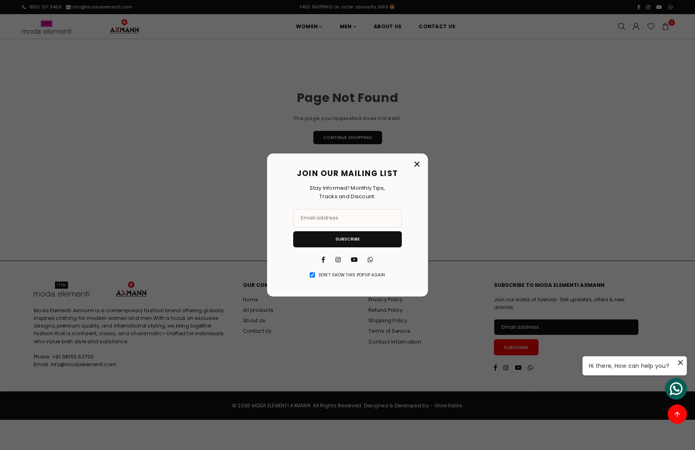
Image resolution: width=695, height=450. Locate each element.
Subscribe (347, 239)
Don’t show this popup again (352, 275)
